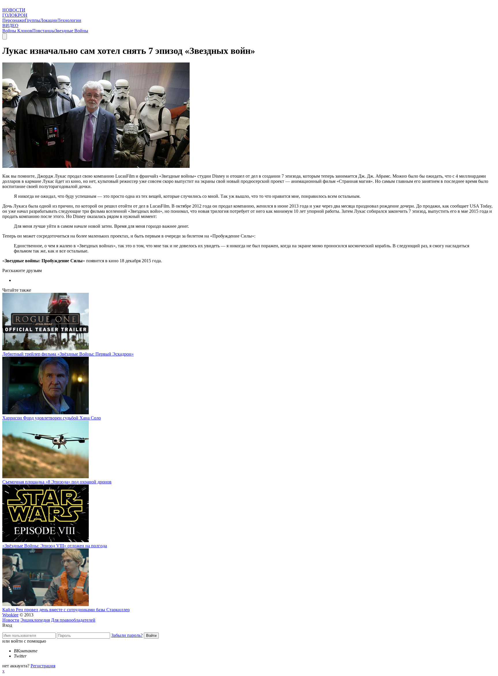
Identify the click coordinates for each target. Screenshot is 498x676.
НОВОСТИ (13, 9)
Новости (10, 620)
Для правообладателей (73, 620)
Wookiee (10, 614)
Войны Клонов (17, 30)
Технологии (69, 20)
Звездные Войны (71, 30)
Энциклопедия (35, 620)
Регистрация (43, 665)
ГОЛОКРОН (14, 15)
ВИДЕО (10, 25)
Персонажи (13, 20)
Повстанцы (43, 30)
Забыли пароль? (127, 635)
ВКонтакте (25, 650)
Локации (49, 20)
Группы (32, 20)
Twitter (20, 656)
